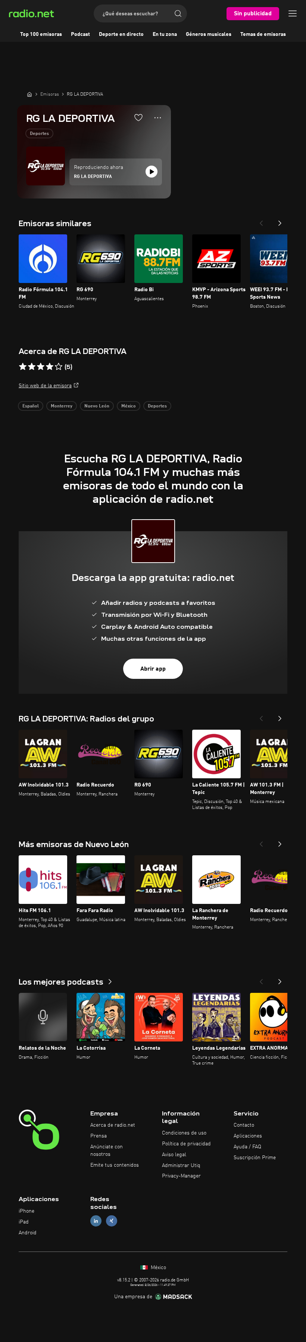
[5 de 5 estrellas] (58, 366)
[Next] (279, 220)
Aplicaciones (248, 1136)
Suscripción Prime (255, 1157)
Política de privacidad (186, 1143)
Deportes (39, 134)
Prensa (98, 1136)
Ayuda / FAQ (247, 1146)
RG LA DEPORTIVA (93, 177)
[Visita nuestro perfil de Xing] (112, 1221)
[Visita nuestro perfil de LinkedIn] (96, 1221)
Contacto (244, 1125)
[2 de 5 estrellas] (31, 366)
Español (30, 406)
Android (28, 1232)
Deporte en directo (121, 34)
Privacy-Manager (181, 1176)
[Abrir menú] (292, 13)
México (128, 406)
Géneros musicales (208, 34)
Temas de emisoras (263, 34)
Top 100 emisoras (41, 34)
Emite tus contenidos (114, 1165)
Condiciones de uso (184, 1133)
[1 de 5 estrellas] (22, 366)
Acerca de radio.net (112, 1125)
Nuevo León (96, 406)
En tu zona (165, 34)
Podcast (80, 34)
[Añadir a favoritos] (138, 117)
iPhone (26, 1211)
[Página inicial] (29, 94)
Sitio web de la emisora (45, 385)
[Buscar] (178, 13)
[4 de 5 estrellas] (49, 366)
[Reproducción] (151, 172)
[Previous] (261, 220)
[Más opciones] (157, 117)
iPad (24, 1222)
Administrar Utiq (181, 1165)
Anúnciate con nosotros (106, 1150)
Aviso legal (174, 1154)
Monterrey (61, 406)
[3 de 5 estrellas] (40, 366)
